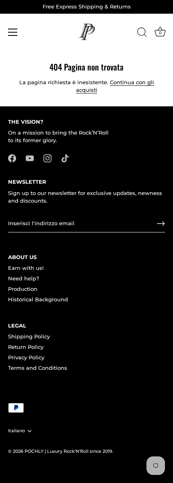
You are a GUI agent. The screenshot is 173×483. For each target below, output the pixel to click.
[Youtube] (30, 158)
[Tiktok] (65, 158)
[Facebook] (12, 158)
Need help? (23, 278)
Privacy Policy (26, 357)
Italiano (16, 430)
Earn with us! (25, 268)
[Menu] (13, 32)
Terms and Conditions (37, 368)
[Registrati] (161, 224)
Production (22, 289)
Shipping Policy (29, 336)
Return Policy (25, 347)
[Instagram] (47, 158)
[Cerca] (142, 33)
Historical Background (38, 299)
